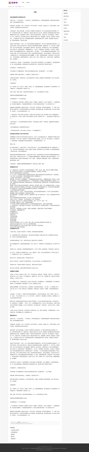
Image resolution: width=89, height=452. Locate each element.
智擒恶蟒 (13, 434)
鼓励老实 (13, 436)
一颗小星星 (66, 34)
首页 (23, 2)
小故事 (27, 2)
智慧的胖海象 (66, 25)
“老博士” (65, 22)
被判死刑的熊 (66, 16)
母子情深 (65, 28)
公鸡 (35, 12)
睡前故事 (19, 6)
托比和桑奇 (66, 40)
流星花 (65, 37)
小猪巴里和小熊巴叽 (15, 430)
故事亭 (19, 422)
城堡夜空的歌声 (67, 31)
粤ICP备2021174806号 (48, 446)
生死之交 (65, 19)
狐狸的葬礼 (66, 13)
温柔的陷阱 (13, 438)
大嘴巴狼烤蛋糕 (14, 432)
